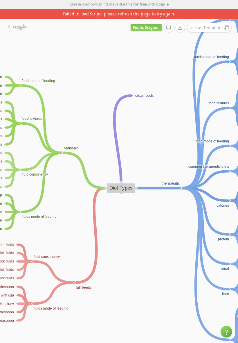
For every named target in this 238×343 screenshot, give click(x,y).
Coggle (162, 4)
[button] (226, 331)
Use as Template (205, 27)
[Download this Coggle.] (180, 27)
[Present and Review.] (168, 28)
